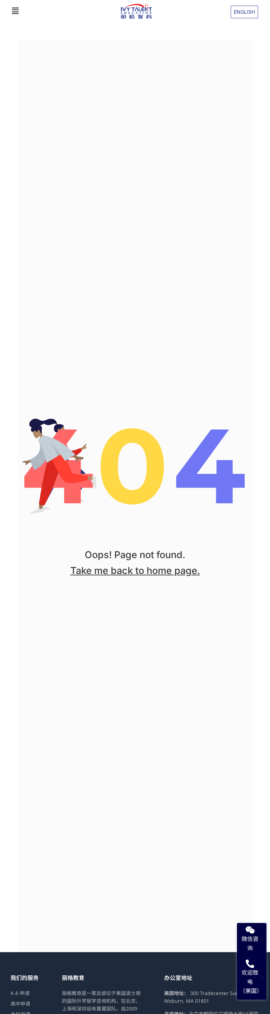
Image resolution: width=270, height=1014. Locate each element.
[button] (63, 11)
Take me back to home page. (135, 570)
